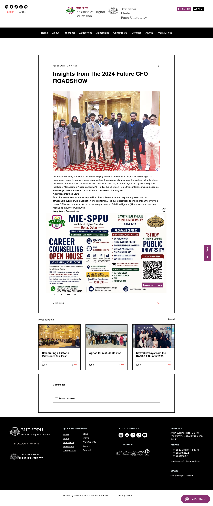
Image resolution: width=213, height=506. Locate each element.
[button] (164, 210)
